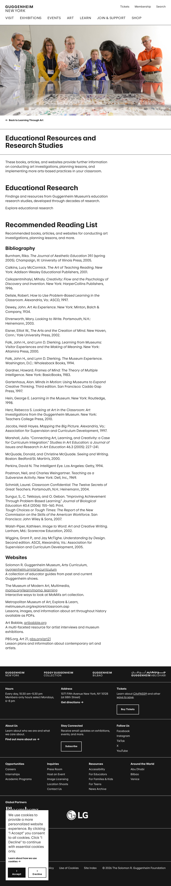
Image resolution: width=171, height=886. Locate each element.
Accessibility (97, 769)
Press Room (54, 769)
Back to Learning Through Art (25, 120)
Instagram (123, 736)
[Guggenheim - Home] (19, 8)
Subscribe (71, 746)
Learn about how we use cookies (22, 860)
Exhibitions (30, 18)
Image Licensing (57, 779)
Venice (135, 779)
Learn (85, 18)
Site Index (90, 868)
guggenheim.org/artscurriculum (31, 569)
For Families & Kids (101, 779)
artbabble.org (35, 623)
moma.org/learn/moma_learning (31, 590)
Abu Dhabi (137, 769)
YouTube (122, 750)
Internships (12, 774)
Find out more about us (20, 739)
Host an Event (56, 774)
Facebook (123, 731)
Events (54, 18)
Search (161, 6)
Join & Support (111, 18)
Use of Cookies (69, 868)
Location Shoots (57, 784)
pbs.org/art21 (40, 639)
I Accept (16, 872)
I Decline (37, 872)
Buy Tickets (128, 709)
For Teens (95, 784)
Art (70, 18)
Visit (9, 18)
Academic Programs (18, 779)
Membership (143, 6)
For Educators (98, 774)
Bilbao (135, 774)
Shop (137, 18)
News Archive (97, 789)
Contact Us (54, 789)
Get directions (70, 702)
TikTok (121, 741)
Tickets (124, 6)
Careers (10, 769)
